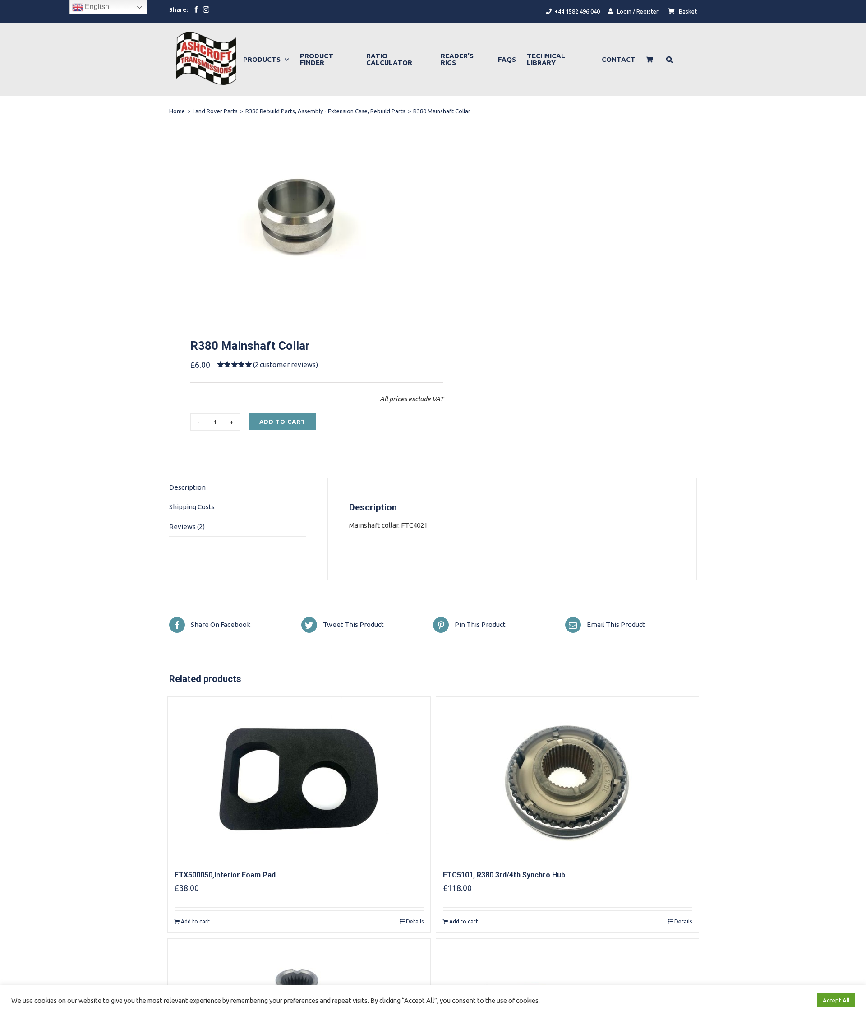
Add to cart (282, 421)
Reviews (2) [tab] (187, 526)
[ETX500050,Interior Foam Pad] (299, 778)
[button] (669, 59)
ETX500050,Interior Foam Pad (225, 875)
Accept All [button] (836, 1000)
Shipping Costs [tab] (192, 506)
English (96, 6)
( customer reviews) (285, 364)
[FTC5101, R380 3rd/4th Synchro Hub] (567, 778)
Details (415, 921)
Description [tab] (187, 487)
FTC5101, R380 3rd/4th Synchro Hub (504, 875)
